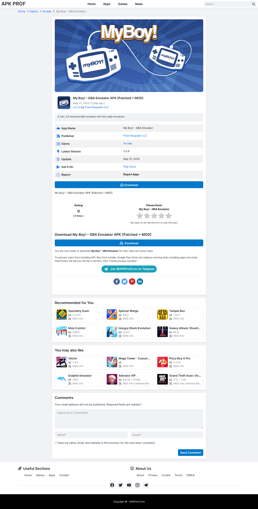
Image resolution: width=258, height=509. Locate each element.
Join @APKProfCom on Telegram (131, 269)
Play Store (129, 166)
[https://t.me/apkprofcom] (145, 485)
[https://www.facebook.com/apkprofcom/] (112, 485)
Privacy (152, 475)
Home (91, 4)
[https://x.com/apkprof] (120, 485)
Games (122, 4)
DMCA (191, 475)
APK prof (13, 4)
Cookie (166, 475)
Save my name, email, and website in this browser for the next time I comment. (106, 442)
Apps (106, 4)
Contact (64, 475)
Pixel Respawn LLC (97, 107)
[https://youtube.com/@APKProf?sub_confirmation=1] (129, 485)
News (138, 4)
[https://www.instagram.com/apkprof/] (137, 485)
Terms (179, 475)
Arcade (46, 11)
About (140, 475)
